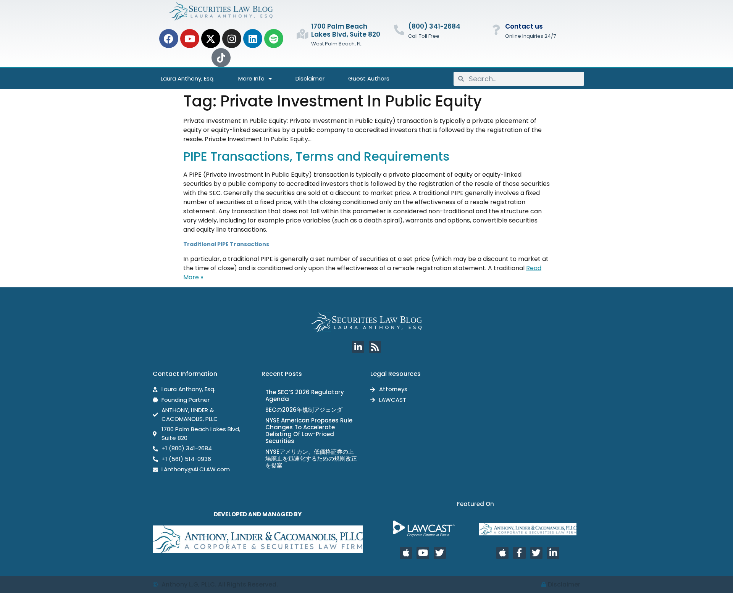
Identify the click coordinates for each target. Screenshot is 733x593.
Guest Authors (368, 78)
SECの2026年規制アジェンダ (303, 410)
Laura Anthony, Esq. (188, 78)
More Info (251, 78)
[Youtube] (189, 38)
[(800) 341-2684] (399, 29)
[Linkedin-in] (358, 347)
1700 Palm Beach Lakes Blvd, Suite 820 (345, 30)
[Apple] (406, 553)
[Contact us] (496, 29)
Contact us (524, 26)
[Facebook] (168, 38)
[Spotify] (273, 38)
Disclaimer (310, 78)
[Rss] (375, 347)
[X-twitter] (210, 38)
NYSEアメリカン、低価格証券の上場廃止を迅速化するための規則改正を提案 (311, 458)
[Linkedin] (252, 38)
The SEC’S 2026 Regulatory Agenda (304, 395)
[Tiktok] (221, 57)
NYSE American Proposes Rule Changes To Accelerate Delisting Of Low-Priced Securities (308, 430)
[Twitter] (440, 553)
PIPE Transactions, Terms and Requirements (316, 156)
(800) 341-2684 (434, 26)
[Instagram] (231, 38)
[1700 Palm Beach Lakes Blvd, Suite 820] (302, 34)
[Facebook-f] (519, 553)
